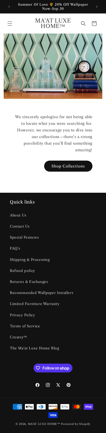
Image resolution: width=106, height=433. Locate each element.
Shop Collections (68, 166)
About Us (18, 215)
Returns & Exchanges (29, 282)
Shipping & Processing (30, 259)
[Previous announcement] (9, 6)
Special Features (24, 237)
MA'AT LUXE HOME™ (44, 424)
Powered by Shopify (75, 424)
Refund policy (22, 270)
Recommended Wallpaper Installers (41, 293)
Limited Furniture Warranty (35, 304)
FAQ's (15, 248)
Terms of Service (25, 326)
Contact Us (20, 226)
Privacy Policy (22, 315)
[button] (9, 23)
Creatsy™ (18, 337)
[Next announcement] (96, 6)
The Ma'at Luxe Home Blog (34, 348)
